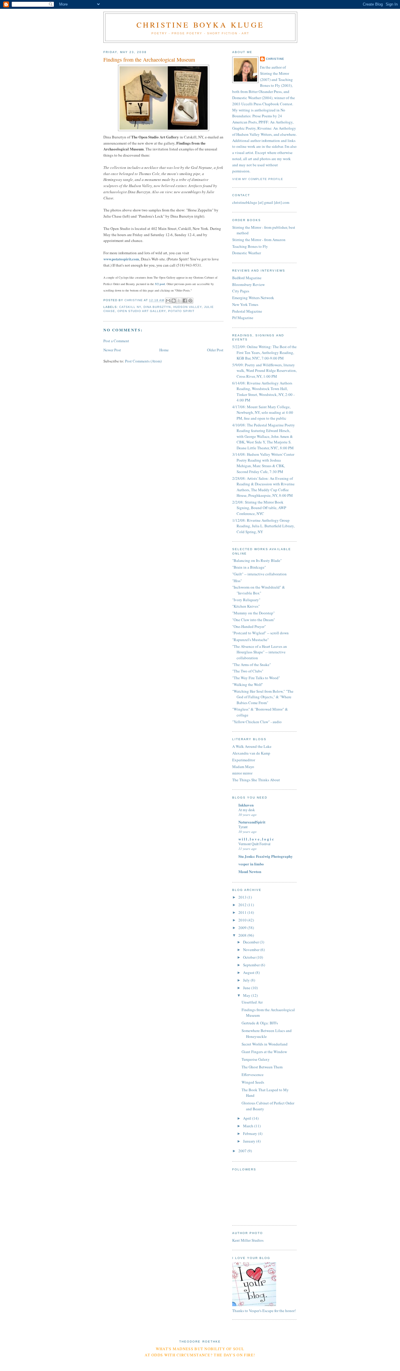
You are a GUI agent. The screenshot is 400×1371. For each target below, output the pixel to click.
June (247, 987)
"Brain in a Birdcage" (249, 567)
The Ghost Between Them (262, 1067)
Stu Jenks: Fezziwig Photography (265, 856)
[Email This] (168, 301)
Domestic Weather (246, 252)
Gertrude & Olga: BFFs (260, 1023)
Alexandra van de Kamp (251, 753)
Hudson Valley (187, 307)
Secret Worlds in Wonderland (265, 1044)
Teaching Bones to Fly (250, 246)
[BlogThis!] (174, 301)
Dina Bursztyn (157, 307)
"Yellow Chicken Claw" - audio (257, 721)
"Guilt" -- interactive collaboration (259, 574)
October (250, 957)
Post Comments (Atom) (143, 361)
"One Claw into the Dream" (253, 619)
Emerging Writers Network (253, 297)
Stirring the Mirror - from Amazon (259, 239)
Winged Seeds (253, 1082)
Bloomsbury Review (248, 284)
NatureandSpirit (251, 822)
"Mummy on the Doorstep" (253, 613)
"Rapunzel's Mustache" (250, 639)
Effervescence (253, 1074)
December (251, 942)
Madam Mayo (243, 766)
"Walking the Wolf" (247, 684)
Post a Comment (116, 340)
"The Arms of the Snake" (251, 664)
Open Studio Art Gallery (141, 311)
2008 (242, 935)
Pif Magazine (242, 317)
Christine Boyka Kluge (200, 25)
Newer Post (112, 350)
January (249, 1141)
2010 (242, 920)
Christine (275, 58)
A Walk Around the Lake (251, 746)
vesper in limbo (251, 864)
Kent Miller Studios (248, 1240)
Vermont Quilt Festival (254, 843)
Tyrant (242, 826)
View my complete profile (257, 179)
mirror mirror (242, 773)
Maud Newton (249, 871)
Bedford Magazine (246, 277)
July (247, 980)
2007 (242, 1150)
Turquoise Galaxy (256, 1059)
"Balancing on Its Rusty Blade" (257, 560)
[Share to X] (179, 301)
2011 (242, 912)
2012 (242, 904)
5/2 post (160, 284)
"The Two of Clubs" (247, 671)
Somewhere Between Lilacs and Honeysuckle (267, 1033)
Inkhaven (246, 805)
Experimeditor (243, 759)
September (252, 964)
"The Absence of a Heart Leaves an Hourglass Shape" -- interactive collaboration (259, 652)
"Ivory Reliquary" (246, 599)
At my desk (246, 809)
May (247, 995)
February (250, 1133)
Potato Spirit (181, 311)
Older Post (215, 350)
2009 (242, 927)
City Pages (240, 291)
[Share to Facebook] (185, 301)
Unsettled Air (252, 1002)
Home (164, 350)
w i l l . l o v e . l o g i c (256, 839)
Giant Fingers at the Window (264, 1051)
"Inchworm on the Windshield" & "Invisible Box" (258, 590)
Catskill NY (130, 307)
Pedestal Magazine (247, 311)
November (251, 949)
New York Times (245, 304)
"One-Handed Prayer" (249, 626)
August (249, 972)
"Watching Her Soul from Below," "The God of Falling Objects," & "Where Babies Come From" (262, 697)
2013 (242, 897)
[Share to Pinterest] (190, 301)
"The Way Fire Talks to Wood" (256, 677)
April (247, 1118)
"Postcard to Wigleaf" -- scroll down (260, 632)
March (248, 1125)
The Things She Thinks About (256, 779)
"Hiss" (237, 580)
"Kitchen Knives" (246, 606)
